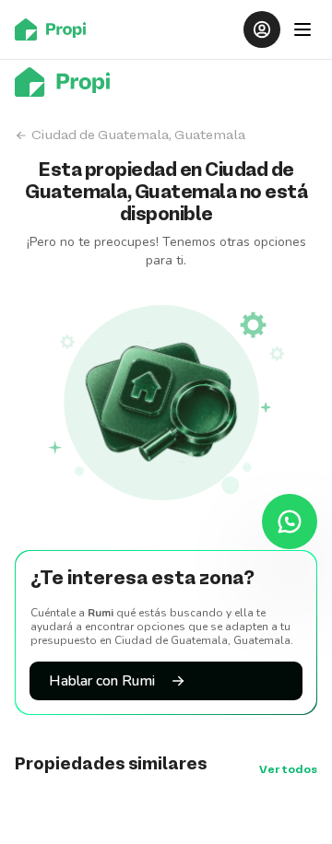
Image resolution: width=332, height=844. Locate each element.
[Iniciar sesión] (261, 29)
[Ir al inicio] (56, 29)
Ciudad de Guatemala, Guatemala (138, 135)
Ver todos (288, 770)
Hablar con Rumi (102, 681)
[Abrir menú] (302, 29)
